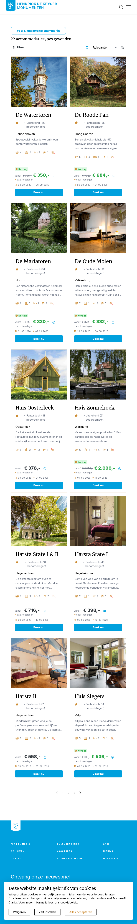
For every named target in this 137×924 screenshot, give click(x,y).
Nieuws (108, 851)
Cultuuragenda (68, 844)
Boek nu (38, 192)
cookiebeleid (68, 902)
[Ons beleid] (87, 47)
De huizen (17, 851)
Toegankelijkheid (70, 858)
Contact (17, 858)
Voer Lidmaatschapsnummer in (38, 30)
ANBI (106, 844)
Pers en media (20, 844)
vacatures (64, 851)
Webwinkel (111, 858)
